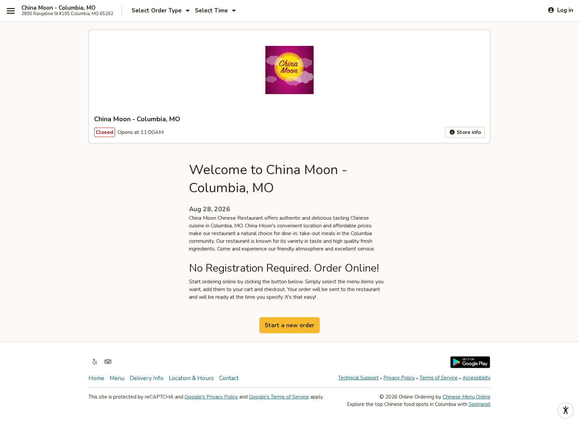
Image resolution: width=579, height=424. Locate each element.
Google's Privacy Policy (211, 397)
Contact (229, 378)
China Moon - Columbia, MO (58, 8)
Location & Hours (191, 378)
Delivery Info (147, 378)
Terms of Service (439, 377)
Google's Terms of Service (279, 397)
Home (96, 378)
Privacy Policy (399, 377)
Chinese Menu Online (467, 397)
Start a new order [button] (289, 325)
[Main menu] (10, 10)
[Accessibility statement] (566, 411)
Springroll (480, 404)
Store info (468, 132)
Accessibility (476, 377)
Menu (117, 378)
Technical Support (358, 377)
